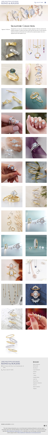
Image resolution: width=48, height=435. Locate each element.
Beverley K (35, 367)
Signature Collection (37, 382)
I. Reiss (34, 375)
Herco (34, 373)
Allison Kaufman (36, 364)
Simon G (35, 384)
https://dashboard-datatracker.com (14, 431)
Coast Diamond (36, 369)
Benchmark (35, 366)
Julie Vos (35, 379)
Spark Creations (36, 386)
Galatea (34, 371)
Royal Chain (35, 381)
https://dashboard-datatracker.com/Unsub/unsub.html (29, 432)
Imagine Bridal (36, 377)
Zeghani (34, 388)
